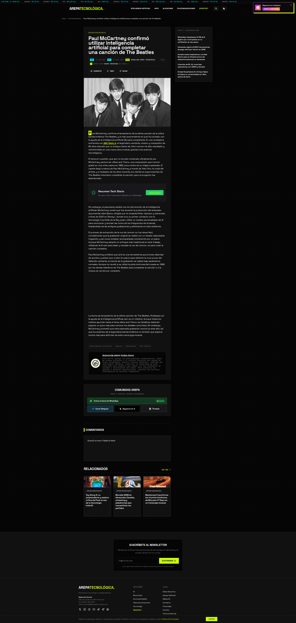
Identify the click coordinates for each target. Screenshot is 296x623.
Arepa (86, 8)
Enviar (124, 71)
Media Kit (166, 599)
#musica (119, 346)
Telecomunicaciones (186, 8)
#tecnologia (131, 346)
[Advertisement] (127, 297)
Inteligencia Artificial (140, 8)
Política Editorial (169, 614)
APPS (156, 8)
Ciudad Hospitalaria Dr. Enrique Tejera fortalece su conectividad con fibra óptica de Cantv (193, 74)
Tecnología (137, 606)
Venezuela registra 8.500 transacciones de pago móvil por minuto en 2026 (194, 48)
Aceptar (212, 619)
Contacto (167, 603)
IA (134, 592)
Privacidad (167, 606)
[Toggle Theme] (224, 8)
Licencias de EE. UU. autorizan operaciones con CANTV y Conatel (191, 65)
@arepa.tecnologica (271, 9)
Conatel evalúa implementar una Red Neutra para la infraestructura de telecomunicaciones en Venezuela (192, 56)
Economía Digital (140, 599)
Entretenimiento (74, 18)
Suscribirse (167, 561)
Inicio (64, 18)
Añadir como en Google (110, 64)
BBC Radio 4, (110, 143)
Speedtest (203, 8)
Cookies (166, 610)
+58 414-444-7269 (88, 602)
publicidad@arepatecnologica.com (95, 604)
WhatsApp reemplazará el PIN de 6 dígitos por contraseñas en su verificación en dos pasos (191, 39)
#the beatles (145, 346)
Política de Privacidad (170, 619)
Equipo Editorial (169, 595)
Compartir (97, 71)
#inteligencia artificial (101, 346)
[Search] (216, 8)
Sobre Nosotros (169, 592)
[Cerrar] (291, 5)
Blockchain (168, 8)
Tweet (112, 71)
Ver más (165, 470)
